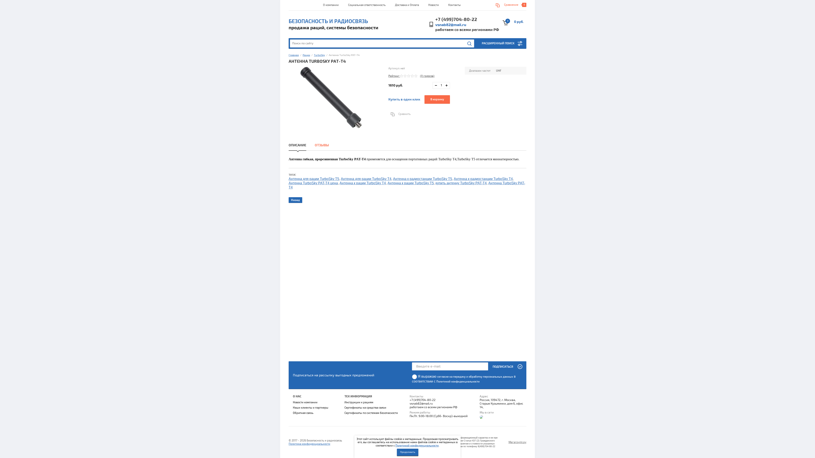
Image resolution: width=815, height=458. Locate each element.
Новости (433, 5)
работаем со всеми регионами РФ (467, 29)
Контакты (454, 5)
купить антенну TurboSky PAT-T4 (461, 183)
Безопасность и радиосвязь (328, 21)
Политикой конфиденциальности (417, 445)
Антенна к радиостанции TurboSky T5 (422, 179)
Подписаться (503, 367)
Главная (294, 55)
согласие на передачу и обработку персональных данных (475, 376)
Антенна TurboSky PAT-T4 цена (313, 183)
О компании (331, 5)
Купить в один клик (404, 99)
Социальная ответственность (367, 5)
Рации (306, 55)
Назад (295, 200)
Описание (297, 145)
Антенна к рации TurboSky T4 (363, 183)
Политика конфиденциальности (309, 444)
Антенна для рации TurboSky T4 (366, 179)
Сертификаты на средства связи (365, 407)
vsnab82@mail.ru (450, 24)
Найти (469, 44)
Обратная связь (303, 413)
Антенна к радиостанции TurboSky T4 (483, 179)
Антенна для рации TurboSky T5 (314, 179)
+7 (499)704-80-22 (456, 19)
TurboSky (319, 55)
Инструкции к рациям (358, 402)
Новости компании (305, 402)
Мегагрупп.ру (517, 442)
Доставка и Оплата (407, 5)
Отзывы (322, 145)
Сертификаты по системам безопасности (371, 413)
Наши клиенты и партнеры (310, 407)
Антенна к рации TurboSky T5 (411, 183)
